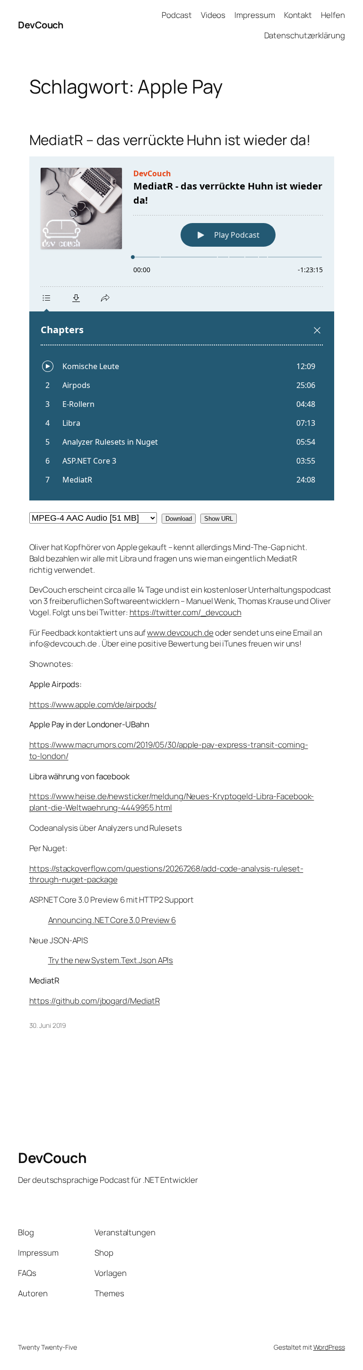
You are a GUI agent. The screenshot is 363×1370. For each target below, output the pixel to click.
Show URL (218, 518)
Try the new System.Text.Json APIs (110, 960)
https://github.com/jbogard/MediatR (94, 1000)
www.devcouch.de (180, 632)
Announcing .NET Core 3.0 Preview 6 (112, 919)
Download (178, 518)
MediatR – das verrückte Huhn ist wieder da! (170, 139)
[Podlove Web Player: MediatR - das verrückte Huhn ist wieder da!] (181, 328)
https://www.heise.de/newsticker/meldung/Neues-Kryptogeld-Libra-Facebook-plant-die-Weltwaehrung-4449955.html (171, 802)
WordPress (329, 1347)
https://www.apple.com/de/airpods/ (93, 704)
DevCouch (40, 24)
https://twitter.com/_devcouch (186, 612)
